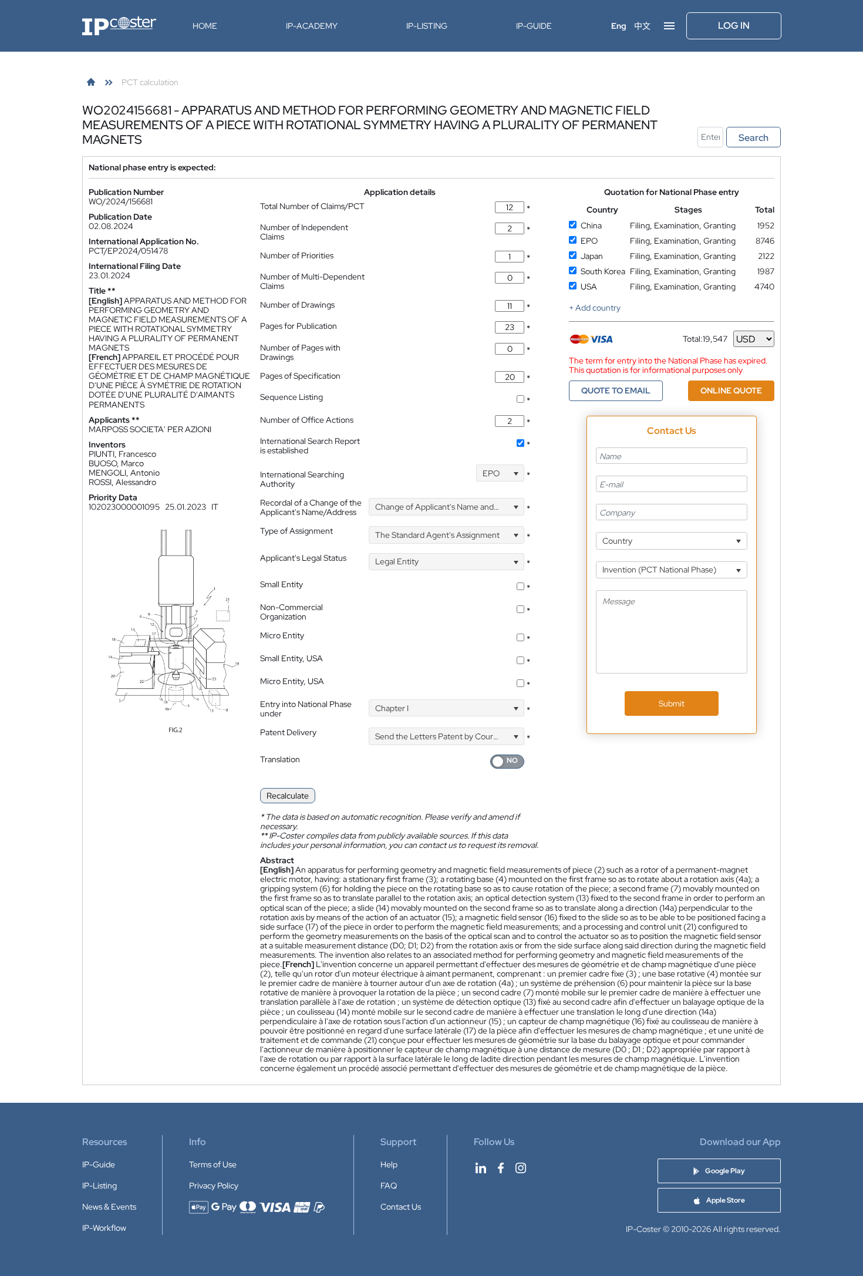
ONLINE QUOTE (731, 390)
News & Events (109, 1206)
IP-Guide (534, 26)
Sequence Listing (291, 397)
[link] (91, 82)
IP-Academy (312, 26)
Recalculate (288, 795)
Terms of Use (213, 1164)
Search (753, 138)
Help (388, 1164)
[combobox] (500, 473)
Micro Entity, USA (292, 681)
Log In (734, 25)
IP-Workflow (104, 1228)
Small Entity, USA (291, 658)
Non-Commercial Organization (291, 611)
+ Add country (595, 307)
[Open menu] (669, 26)
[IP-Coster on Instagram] (521, 1168)
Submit (672, 703)
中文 (642, 26)
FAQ (388, 1185)
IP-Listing (426, 26)
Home (205, 26)
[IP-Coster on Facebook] (501, 1168)
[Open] (516, 473)
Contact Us (400, 1206)
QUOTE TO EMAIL (615, 390)
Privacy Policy (213, 1185)
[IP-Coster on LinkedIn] (481, 1168)
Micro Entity (282, 635)
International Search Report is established (310, 445)
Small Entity (281, 584)
